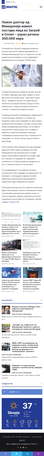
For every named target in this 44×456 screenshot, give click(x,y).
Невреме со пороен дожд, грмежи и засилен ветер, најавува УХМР (27, 367)
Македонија (27, 314)
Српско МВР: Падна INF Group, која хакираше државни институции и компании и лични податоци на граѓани (32, 284)
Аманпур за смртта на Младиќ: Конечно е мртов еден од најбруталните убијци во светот (32, 257)
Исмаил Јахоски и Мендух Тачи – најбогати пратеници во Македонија (26, 309)
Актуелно (19, 314)
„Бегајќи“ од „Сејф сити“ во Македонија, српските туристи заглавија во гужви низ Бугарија (26, 327)
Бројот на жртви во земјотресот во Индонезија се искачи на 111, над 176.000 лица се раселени (11, 257)
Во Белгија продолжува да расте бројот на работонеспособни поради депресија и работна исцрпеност (32, 229)
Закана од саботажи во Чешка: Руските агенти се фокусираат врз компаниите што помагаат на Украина (11, 284)
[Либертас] (9, 7)
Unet (21, 440)
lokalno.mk (14, 202)
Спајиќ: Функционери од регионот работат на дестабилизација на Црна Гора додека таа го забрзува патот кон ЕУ (11, 229)
